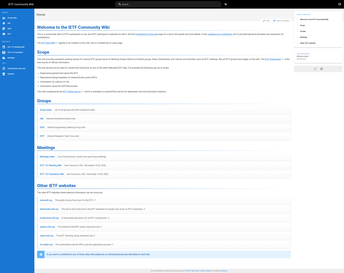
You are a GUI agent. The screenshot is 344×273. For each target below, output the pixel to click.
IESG (62, 127)
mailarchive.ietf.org (73, 218)
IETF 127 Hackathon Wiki (74, 174)
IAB (58, 118)
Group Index (67, 110)
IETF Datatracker (273, 59)
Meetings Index (73, 156)
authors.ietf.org (69, 227)
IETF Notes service (71, 91)
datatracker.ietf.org (91, 209)
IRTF (59, 136)
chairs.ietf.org (66, 235)
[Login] (339, 4)
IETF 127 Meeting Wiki (73, 165)
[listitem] (318, 19)
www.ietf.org (66, 200)
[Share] (315, 69)
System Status (206, 271)
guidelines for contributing (219, 34)
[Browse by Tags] (226, 4)
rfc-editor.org (75, 244)
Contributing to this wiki (146, 34)
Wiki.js (224, 271)
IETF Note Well (48, 43)
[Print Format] (321, 69)
